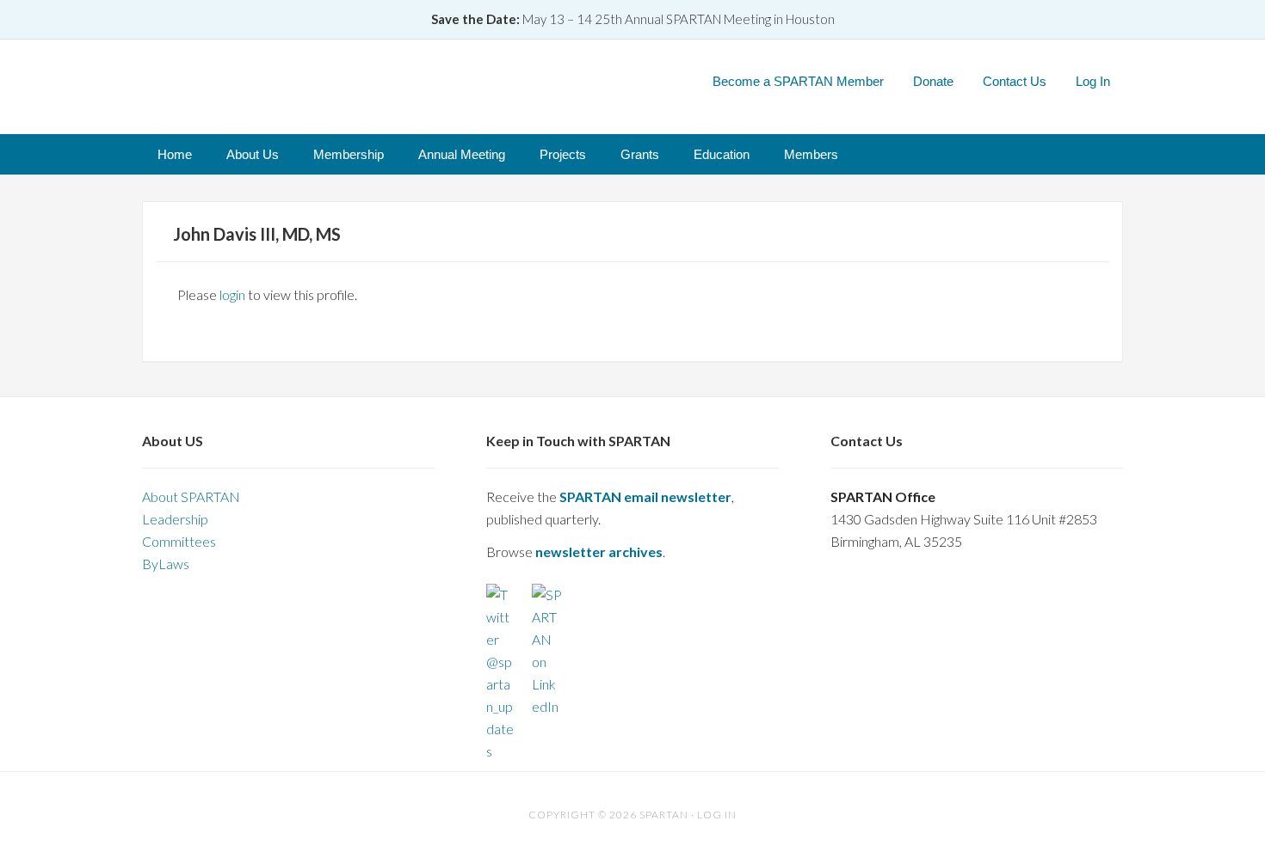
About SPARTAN (191, 496)
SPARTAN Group (335, 80)
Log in (717, 814)
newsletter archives (599, 551)
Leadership (175, 519)
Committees (179, 541)
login (232, 294)
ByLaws (165, 563)
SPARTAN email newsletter (645, 496)
